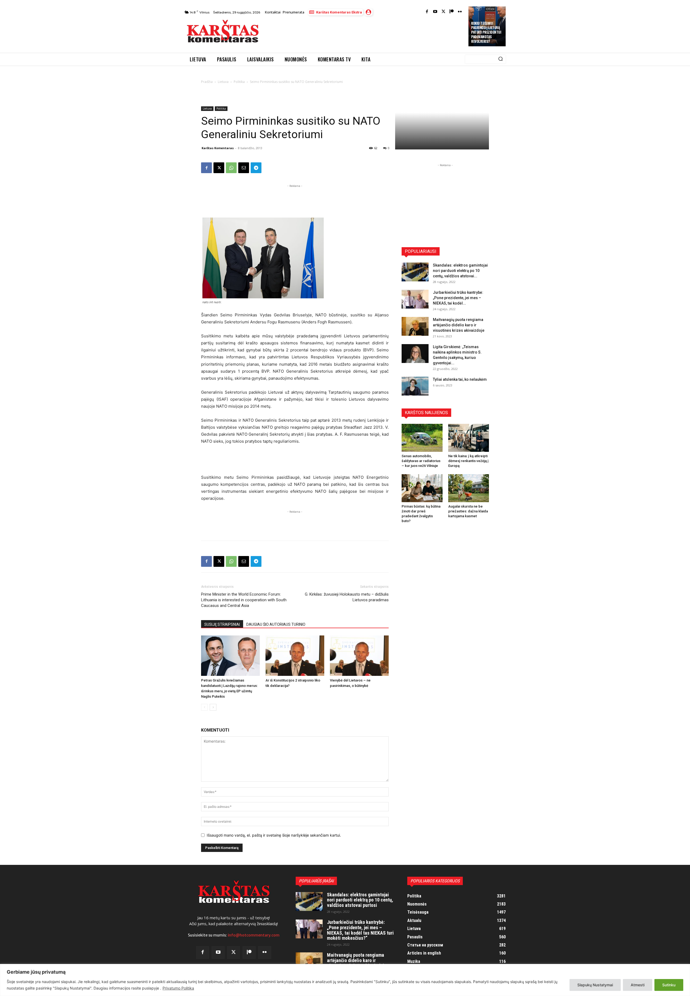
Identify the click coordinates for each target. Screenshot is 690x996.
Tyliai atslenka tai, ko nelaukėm (460, 379)
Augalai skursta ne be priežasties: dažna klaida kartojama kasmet (468, 511)
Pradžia (207, 81)
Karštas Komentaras (218, 148)
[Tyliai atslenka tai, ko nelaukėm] (415, 386)
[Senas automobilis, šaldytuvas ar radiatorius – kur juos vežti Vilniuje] (422, 438)
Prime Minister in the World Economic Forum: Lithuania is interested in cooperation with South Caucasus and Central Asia (244, 600)
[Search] (500, 59)
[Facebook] (427, 12)
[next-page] (213, 707)
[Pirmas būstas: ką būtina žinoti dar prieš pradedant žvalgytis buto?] (422, 488)
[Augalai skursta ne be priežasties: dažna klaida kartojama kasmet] (468, 488)
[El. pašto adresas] (243, 167)
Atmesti (637, 985)
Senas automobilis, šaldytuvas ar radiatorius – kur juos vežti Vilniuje (421, 461)
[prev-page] (204, 707)
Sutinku (668, 985)
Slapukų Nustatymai (595, 985)
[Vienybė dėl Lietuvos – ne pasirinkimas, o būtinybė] (359, 655)
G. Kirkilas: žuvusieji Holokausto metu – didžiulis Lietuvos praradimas (347, 597)
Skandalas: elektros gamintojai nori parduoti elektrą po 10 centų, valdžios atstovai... (460, 270)
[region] (345, 980)
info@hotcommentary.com (254, 935)
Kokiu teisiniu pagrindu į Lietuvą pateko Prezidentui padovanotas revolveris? (486, 32)
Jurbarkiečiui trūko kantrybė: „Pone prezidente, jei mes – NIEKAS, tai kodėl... (458, 297)
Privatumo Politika (178, 988)
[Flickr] (460, 12)
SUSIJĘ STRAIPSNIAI (222, 624)
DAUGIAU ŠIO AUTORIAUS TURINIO (275, 624)
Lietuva (223, 81)
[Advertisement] (364, 33)
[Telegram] (256, 167)
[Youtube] (435, 12)
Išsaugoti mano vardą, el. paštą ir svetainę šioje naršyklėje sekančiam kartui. (274, 835)
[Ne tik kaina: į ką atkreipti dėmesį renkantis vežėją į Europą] (468, 438)
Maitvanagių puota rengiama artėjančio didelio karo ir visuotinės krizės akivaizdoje (458, 325)
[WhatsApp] (231, 167)
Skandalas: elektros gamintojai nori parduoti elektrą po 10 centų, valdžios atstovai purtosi (360, 900)
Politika (239, 81)
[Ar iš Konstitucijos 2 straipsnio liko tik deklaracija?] (294, 655)
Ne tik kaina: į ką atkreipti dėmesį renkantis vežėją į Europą (468, 461)
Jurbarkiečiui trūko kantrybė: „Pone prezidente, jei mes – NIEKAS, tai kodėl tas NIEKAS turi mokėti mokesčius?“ (360, 930)
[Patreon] (451, 12)
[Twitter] (443, 12)
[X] (218, 167)
